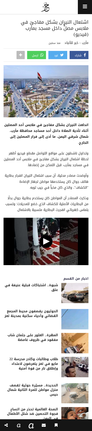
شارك (79, 55)
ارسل (35, 55)
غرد (56, 55)
